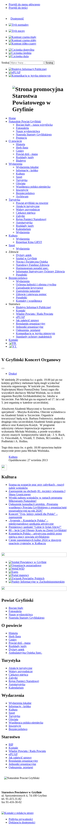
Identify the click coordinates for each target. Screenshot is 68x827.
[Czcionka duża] (19, 56)
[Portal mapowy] (19, 575)
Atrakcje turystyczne (28, 206)
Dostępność (17, 18)
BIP (11, 744)
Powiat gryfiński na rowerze (32, 202)
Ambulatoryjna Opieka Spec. (25, 652)
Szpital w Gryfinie (26, 258)
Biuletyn (21, 160)
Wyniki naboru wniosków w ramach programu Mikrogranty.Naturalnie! (35, 499)
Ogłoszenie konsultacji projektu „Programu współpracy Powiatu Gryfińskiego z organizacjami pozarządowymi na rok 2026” (38, 507)
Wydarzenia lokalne (27, 167)
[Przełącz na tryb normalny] (19, 24)
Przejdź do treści (18, 7)
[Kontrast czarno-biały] (22, 37)
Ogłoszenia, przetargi (28, 330)
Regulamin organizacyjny (30, 323)
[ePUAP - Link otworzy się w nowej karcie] (14, 72)
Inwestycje (22, 189)
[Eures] (13, 571)
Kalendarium (23, 229)
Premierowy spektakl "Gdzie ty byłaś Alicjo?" (35, 527)
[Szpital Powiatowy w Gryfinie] (27, 562)
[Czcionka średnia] (20, 53)
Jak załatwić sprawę (27, 320)
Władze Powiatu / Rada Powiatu (34, 313)
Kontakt (20, 310)
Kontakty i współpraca (29, 300)
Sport (19, 176)
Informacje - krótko (27, 170)
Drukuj (13, 373)
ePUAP (20, 317)
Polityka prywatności (21, 819)
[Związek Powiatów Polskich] (26, 578)
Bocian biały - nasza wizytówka (34, 124)
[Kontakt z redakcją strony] (17, 813)
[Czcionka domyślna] (21, 49)
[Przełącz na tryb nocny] (17, 30)
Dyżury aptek (24, 255)
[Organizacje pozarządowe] (25, 565)
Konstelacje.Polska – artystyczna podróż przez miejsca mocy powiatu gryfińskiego (35, 535)
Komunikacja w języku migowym (35, 333)
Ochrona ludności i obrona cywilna (36, 284)
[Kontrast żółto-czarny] (22, 43)
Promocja (21, 137)
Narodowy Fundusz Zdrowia (32, 264)
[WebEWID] (16, 568)
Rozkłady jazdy (25, 157)
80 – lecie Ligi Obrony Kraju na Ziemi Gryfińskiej (38, 530)
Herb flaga (22, 147)
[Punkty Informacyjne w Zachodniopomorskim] (37, 581)
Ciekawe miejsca (25, 212)
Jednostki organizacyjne (29, 326)
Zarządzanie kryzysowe (29, 287)
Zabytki (20, 216)
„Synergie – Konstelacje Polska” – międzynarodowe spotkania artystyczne (31, 522)
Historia (20, 144)
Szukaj (5, 62)
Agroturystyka (24, 222)
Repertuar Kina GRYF (29, 242)
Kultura (20, 173)
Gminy (20, 150)
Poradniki (21, 274)
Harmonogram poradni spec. (32, 268)
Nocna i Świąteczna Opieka (32, 261)
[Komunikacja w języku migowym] (30, 75)
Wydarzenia (23, 232)
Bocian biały (16, 607)
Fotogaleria (22, 128)
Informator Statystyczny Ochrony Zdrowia (40, 271)
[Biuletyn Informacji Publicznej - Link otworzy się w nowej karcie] (28, 69)
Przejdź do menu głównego (24, 4)
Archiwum (22, 196)
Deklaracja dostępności (22, 822)
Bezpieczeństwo (25, 193)
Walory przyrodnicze (28, 209)
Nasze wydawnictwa (28, 131)
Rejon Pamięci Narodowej (31, 219)
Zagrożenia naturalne (28, 291)
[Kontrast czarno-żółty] (22, 40)
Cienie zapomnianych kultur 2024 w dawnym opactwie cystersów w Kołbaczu (35, 541)
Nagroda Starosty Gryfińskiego (34, 134)
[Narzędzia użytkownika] (2, 368)
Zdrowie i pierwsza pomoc (31, 294)
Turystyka (21, 180)
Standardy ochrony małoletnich (34, 336)
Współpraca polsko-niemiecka (33, 186)
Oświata (20, 183)
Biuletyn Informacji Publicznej (33, 307)
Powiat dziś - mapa (27, 154)
